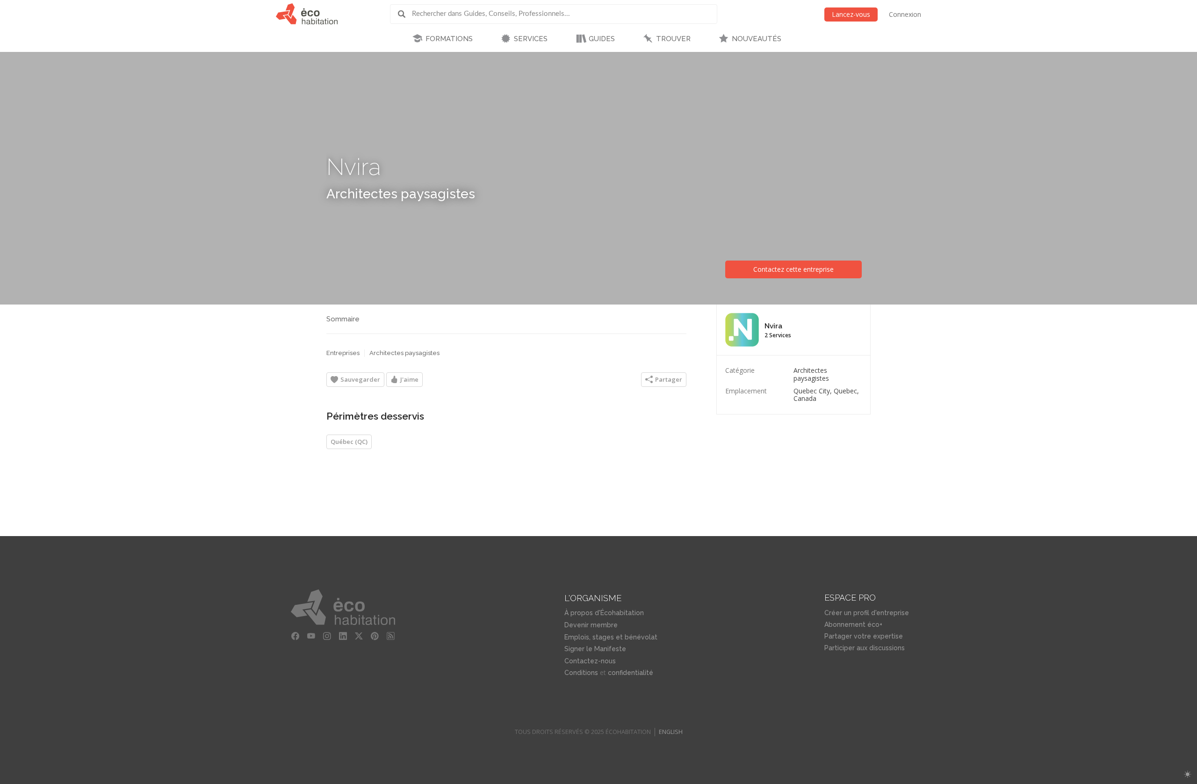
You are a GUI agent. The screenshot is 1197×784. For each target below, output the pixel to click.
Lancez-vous (851, 14)
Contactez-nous (590, 661)
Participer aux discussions (864, 648)
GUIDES (602, 39)
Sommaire (343, 319)
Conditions (581, 672)
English (671, 732)
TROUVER (673, 39)
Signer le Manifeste (595, 649)
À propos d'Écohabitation (604, 613)
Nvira (353, 166)
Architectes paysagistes (400, 194)
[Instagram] (326, 636)
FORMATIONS (449, 39)
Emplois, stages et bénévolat (610, 637)
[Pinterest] (374, 636)
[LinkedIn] (342, 636)
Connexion (905, 14)
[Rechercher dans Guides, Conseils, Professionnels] (405, 14)
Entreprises (343, 352)
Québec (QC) (349, 441)
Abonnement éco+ (853, 624)
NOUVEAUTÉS (756, 39)
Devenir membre (591, 625)
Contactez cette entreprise (793, 269)
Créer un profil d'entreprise (866, 613)
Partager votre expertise (863, 636)
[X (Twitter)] (358, 636)
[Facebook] (295, 636)
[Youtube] (310, 636)
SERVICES (531, 39)
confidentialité (630, 672)
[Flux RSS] (390, 636)
